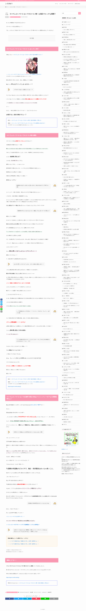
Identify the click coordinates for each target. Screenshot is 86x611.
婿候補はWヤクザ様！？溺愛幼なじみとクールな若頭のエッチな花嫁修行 (72, 198)
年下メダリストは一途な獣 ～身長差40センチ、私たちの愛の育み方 (72, 160)
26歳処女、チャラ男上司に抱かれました (71, 303)
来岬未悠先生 (65, 129)
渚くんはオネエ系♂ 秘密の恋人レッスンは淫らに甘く (71, 306)
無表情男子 (49, 592)
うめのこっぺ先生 (66, 112)
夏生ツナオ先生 (66, 309)
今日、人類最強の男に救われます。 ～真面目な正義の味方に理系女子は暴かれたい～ (71, 209)
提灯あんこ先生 (66, 275)
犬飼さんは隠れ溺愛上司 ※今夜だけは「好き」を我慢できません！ (71, 93)
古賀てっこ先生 (66, 183)
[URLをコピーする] (54, 599)
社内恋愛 (31, 592)
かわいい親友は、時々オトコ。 (69, 29)
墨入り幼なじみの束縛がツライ (69, 34)
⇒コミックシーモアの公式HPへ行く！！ (15, 516)
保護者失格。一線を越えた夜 (69, 288)
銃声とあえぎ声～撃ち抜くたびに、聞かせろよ (71, 323)
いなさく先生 (65, 95)
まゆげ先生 (65, 386)
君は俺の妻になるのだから (68, 259)
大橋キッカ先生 (66, 123)
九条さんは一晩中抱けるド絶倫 (69, 377)
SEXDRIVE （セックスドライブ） (70, 261)
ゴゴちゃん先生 (66, 195)
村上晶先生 (65, 408)
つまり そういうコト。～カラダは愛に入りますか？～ (71, 215)
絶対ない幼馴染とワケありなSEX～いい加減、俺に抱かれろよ (71, 278)
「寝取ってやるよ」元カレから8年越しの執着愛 (72, 172)
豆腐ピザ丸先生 (66, 231)
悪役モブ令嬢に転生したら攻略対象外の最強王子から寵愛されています (71, 116)
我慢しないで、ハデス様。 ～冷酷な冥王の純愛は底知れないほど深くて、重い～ (71, 139)
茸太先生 (65, 251)
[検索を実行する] (79, 13)
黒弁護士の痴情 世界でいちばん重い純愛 (71, 229)
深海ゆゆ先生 (65, 218)
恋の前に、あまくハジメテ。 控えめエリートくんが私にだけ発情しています (71, 192)
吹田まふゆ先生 (66, 354)
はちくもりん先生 (66, 331)
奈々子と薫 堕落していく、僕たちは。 (71, 283)
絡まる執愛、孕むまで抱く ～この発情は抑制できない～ (71, 340)
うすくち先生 (65, 107)
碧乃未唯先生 (65, 37)
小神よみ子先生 (66, 145)
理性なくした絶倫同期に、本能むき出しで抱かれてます (71, 241)
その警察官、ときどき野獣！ (69, 293)
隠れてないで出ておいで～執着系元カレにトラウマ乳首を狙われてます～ (71, 235)
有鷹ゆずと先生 (66, 49)
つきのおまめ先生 (66, 281)
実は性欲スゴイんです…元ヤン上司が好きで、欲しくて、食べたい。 (71, 154)
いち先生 (65, 78)
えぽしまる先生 (66, 118)
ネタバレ (65, 424)
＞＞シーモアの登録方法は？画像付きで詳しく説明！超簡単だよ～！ (23, 541)
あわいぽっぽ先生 (66, 54)
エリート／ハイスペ (37, 592)
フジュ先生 (65, 360)
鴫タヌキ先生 (65, 201)
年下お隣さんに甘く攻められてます (70, 121)
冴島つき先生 (65, 206)
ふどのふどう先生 (66, 366)
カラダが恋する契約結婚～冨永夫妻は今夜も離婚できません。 (71, 82)
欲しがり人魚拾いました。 (68, 328)
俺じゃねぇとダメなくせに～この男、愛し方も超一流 (71, 383)
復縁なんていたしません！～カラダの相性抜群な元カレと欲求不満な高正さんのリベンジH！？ (71, 271)
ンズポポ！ (9, 3)
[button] (9, 599)
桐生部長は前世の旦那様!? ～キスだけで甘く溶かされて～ (71, 163)
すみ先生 (65, 224)
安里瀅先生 (65, 72)
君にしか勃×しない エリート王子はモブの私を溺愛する (72, 222)
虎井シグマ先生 (66, 290)
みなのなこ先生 (66, 397)
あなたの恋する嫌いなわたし (69, 177)
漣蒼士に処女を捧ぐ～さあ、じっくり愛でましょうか (71, 411)
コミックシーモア (66, 24)
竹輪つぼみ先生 (66, 264)
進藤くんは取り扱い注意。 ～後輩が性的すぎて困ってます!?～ (71, 312)
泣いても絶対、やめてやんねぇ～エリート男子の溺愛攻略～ (71, 244)
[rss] (78, 0)
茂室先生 (65, 414)
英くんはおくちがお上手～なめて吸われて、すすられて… (71, 254)
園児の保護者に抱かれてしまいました (71, 148)
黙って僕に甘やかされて (68, 399)
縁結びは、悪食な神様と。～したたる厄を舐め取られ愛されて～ (71, 143)
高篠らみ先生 (65, 238)
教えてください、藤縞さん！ (69, 298)
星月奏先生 (65, 375)
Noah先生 (65, 326)
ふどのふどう (44, 592)
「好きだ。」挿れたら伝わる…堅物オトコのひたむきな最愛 (71, 105)
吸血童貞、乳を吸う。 (68, 421)
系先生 (64, 150)
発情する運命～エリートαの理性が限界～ (71, 317)
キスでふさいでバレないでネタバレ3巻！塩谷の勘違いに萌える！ (27, 120)
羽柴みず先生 (65, 337)
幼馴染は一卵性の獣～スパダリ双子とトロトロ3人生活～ (71, 63)
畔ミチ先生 (65, 66)
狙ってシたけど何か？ (68, 87)
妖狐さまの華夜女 (67, 203)
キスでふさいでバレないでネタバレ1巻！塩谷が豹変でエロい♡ (28, 54)
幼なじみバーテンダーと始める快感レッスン (71, 248)
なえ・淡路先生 (66, 295)
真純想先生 (65, 380)
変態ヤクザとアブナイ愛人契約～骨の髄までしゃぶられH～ (71, 352)
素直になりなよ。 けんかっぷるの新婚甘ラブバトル (71, 127)
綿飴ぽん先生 (65, 419)
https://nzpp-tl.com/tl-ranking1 (14, 386)
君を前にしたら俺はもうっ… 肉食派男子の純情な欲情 (71, 180)
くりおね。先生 (66, 136)
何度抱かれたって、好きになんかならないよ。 (71, 405)
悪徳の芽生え (66, 227)
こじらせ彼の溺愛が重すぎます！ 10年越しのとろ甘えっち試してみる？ (72, 186)
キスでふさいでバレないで (24, 592)
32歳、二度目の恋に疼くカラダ (69, 39)
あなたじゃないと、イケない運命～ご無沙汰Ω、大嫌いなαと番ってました (71, 364)
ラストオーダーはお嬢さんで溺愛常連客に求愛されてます (71, 358)
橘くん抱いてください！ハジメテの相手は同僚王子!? (71, 370)
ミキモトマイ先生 (66, 392)
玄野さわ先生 (65, 156)
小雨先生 (65, 189)
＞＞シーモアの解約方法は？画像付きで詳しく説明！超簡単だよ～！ (23, 543)
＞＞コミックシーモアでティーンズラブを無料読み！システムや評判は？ (22, 524)
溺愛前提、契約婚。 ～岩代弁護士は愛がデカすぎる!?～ (71, 267)
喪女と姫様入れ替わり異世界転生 (70, 44)
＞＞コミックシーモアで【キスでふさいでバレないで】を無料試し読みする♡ (23, 74)
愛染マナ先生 (65, 32)
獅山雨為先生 (65, 212)
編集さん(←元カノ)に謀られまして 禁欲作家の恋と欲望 (72, 69)
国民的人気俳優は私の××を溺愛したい (71, 56)
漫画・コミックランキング (71, 445)
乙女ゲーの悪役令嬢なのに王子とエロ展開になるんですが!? (71, 99)
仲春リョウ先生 (66, 300)
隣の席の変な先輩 (67, 110)
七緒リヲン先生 (66, 315)
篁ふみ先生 (65, 257)
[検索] (80, 0)
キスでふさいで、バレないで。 (12, 592)
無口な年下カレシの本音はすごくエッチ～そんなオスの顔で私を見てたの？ (71, 133)
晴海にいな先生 (66, 348)
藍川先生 (65, 27)
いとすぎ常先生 (66, 89)
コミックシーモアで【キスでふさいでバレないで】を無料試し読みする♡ (28, 123)
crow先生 (65, 174)
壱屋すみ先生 (65, 84)
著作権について (65, 449)
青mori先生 (65, 42)
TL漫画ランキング (66, 22)
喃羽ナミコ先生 (66, 320)
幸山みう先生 (65, 168)
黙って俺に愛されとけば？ (68, 394)
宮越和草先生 (65, 402)
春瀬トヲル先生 (66, 343)
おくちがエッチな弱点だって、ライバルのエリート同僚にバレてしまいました (71, 60)
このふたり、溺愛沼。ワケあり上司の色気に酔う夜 (71, 389)
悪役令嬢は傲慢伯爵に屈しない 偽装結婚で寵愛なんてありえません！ (71, 75)
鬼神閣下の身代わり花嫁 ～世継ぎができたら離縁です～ (71, 334)
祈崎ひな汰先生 (66, 101)
